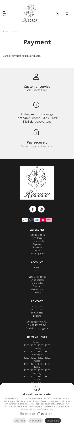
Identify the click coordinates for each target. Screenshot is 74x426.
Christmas (37, 237)
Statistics (46, 413)
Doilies (37, 250)
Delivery (37, 292)
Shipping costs (37, 279)
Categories (37, 229)
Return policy (37, 283)
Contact (37, 301)
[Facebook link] (33, 209)
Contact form (37, 289)
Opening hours (37, 337)
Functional (29, 413)
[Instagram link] (41, 209)
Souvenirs (37, 247)
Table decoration (37, 234)
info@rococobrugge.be (38, 328)
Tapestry (37, 244)
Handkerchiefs (37, 241)
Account (37, 262)
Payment (37, 286)
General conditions (37, 276)
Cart (37, 270)
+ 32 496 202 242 (38, 325)
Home (5, 31)
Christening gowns (37, 253)
